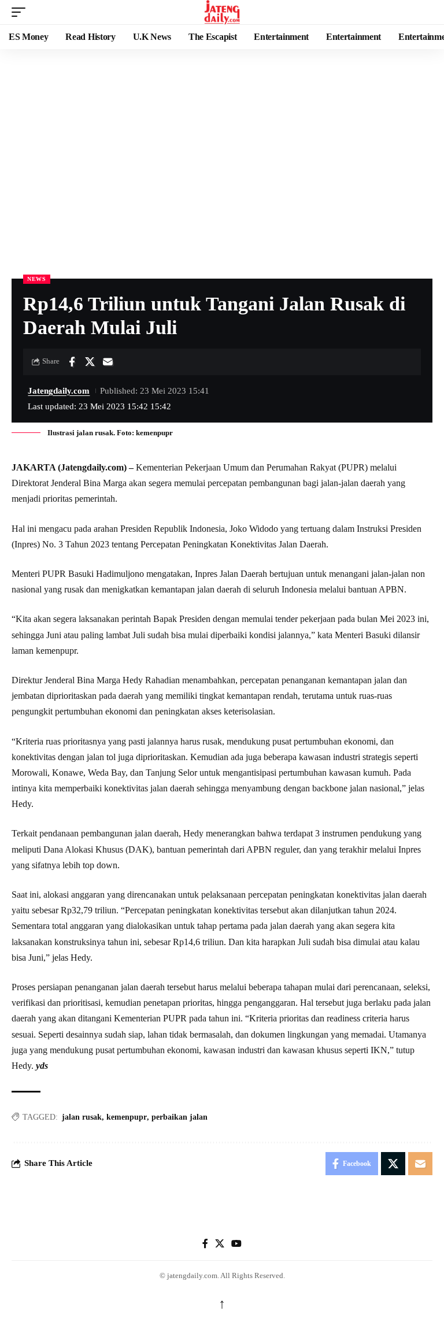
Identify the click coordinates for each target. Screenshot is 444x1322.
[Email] (107, 362)
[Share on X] (90, 362)
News (36, 279)
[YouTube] (236, 1243)
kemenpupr (126, 1117)
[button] (21, 12)
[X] (219, 1243)
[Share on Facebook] (72, 362)
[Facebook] (205, 1243)
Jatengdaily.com (59, 390)
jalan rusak (82, 1117)
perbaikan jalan (179, 1117)
